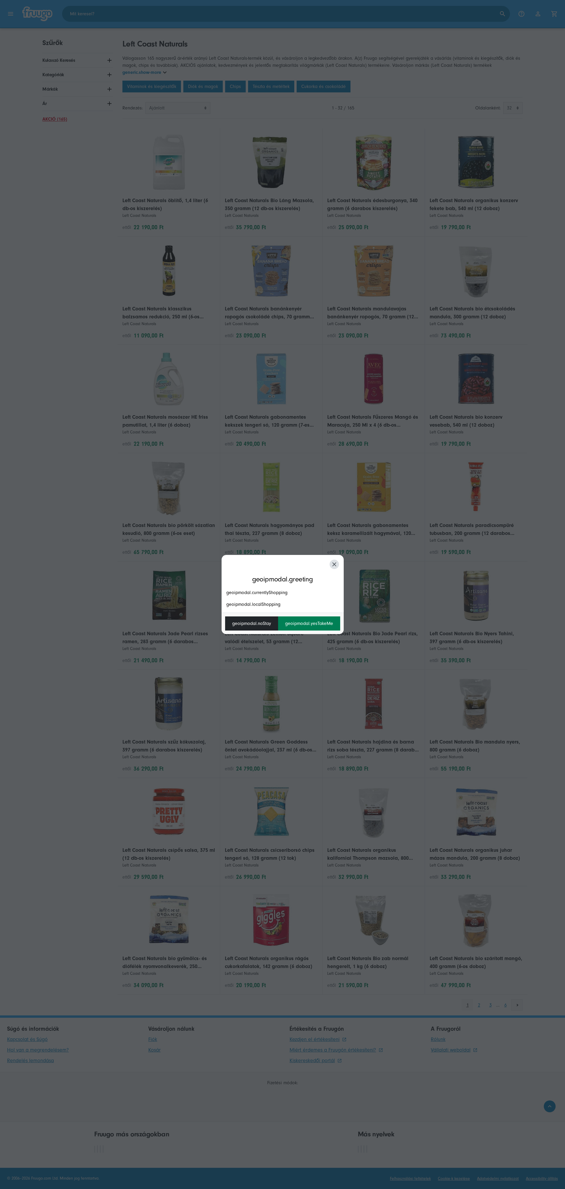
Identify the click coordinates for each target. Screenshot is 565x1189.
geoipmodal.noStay (251, 623)
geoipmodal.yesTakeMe (309, 623)
